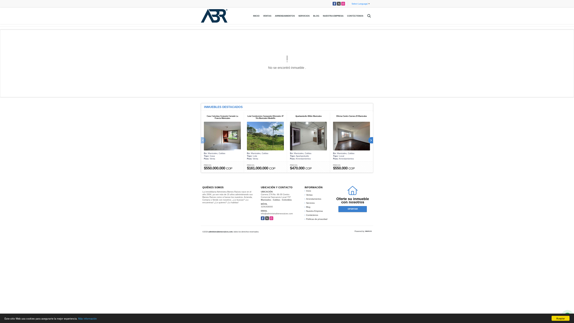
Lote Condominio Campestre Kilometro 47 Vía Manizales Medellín (265, 117)
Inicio (256, 16)
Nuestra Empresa (333, 16)
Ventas (267, 16)
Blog (316, 16)
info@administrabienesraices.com (277, 213)
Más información (87, 318)
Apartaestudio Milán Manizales (308, 116)
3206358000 (267, 206)
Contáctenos (355, 16)
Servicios (304, 16)
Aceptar (560, 318)
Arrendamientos (285, 16)
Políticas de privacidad (316, 219)
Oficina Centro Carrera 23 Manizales (351, 116)
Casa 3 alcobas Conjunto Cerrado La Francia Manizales (222, 117)
